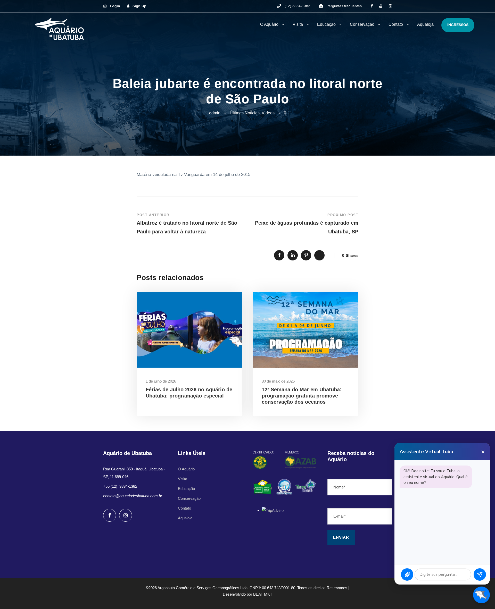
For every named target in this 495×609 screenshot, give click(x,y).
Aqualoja (425, 24)
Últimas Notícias (245, 113)
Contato (396, 24)
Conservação (362, 24)
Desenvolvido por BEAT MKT (247, 594)
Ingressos (457, 25)
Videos (268, 113)
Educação (326, 24)
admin (214, 113)
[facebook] (372, 6)
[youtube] (380, 6)
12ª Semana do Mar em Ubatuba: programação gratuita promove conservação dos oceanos (302, 396)
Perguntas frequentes (344, 6)
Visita (298, 24)
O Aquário (269, 24)
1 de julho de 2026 (161, 381)
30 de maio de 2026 (278, 381)
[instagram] (390, 6)
